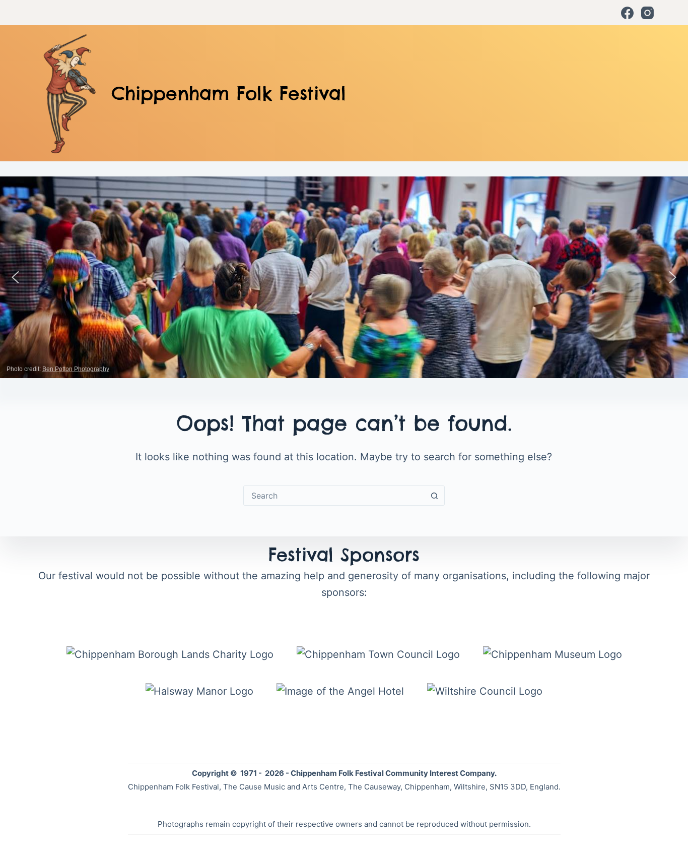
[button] (16, 277)
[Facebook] (627, 13)
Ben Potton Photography (75, 369)
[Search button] (434, 495)
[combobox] (334, 495)
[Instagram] (647, 13)
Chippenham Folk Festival (228, 93)
